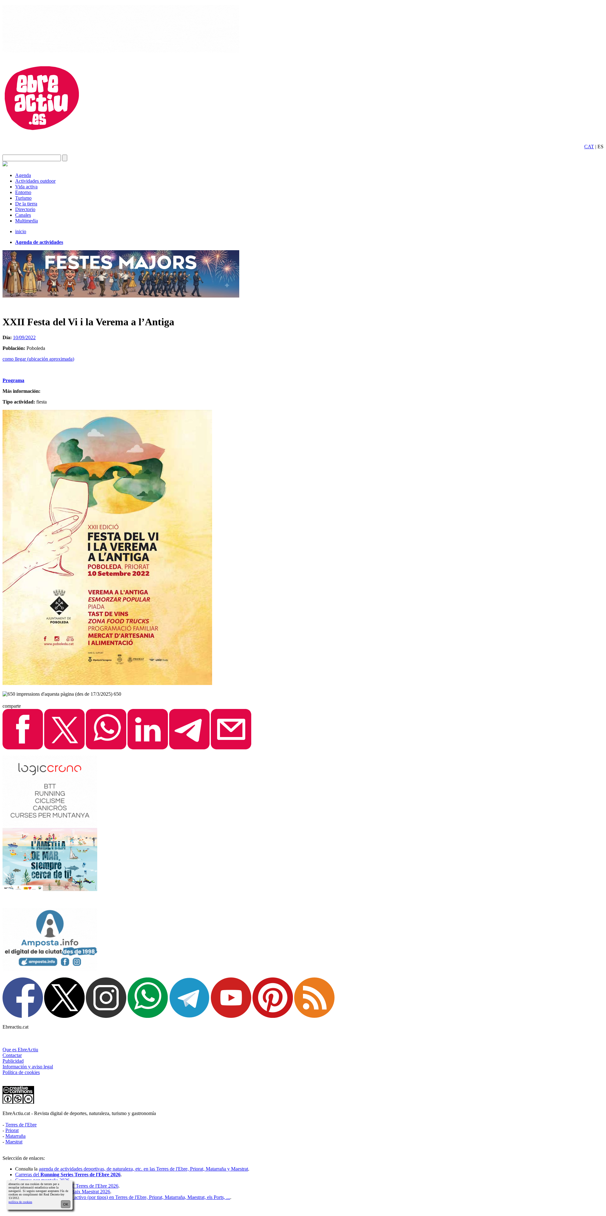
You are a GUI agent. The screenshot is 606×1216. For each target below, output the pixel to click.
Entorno (23, 192)
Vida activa (26, 186)
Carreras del (68, 1174)
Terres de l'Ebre (21, 1124)
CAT (589, 146)
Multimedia (26, 220)
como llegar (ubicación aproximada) (38, 359)
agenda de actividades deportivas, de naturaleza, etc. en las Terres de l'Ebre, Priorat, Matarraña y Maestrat (143, 1169)
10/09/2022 (24, 337)
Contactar (12, 1055)
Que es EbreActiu (20, 1049)
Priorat (12, 1130)
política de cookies (20, 1202)
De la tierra (26, 203)
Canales (23, 215)
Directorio (25, 209)
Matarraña (15, 1136)
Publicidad (13, 1061)
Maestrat (13, 1141)
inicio (20, 231)
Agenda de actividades (39, 242)
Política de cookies (21, 1072)
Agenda (23, 175)
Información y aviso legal (28, 1066)
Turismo (23, 198)
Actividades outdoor (35, 181)
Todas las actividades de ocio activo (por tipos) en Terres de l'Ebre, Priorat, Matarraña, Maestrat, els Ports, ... (122, 1197)
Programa (13, 380)
